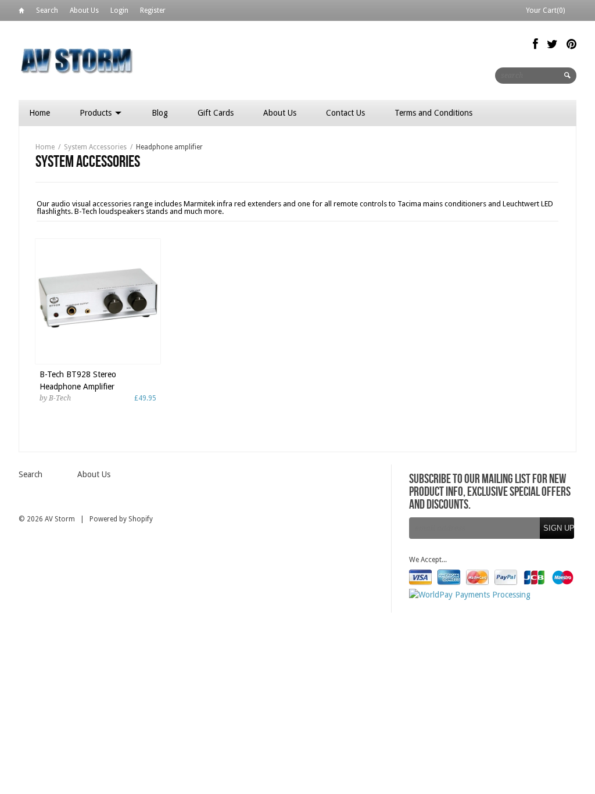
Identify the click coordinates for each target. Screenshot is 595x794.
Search (47, 10)
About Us (84, 10)
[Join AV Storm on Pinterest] (571, 44)
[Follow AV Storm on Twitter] (552, 44)
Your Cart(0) (545, 10)
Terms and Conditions (433, 112)
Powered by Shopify (121, 519)
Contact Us (345, 112)
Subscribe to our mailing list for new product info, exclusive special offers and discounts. (490, 492)
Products (97, 112)
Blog (160, 112)
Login (119, 10)
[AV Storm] (77, 60)
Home (21, 12)
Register (153, 10)
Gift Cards (216, 112)
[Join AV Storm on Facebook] (535, 44)
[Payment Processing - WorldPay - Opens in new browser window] (470, 594)
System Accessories (95, 147)
